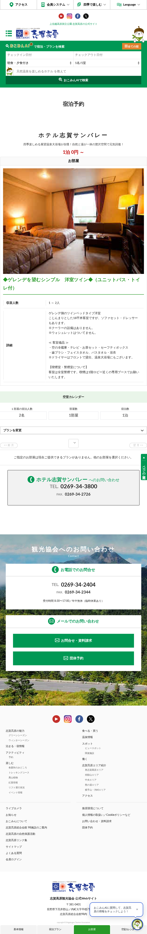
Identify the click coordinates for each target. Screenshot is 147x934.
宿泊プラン (55, 929)
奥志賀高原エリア (94, 770)
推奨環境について (93, 808)
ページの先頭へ (143, 470)
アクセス (21, 4)
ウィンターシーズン (19, 740)
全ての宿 (133, 46)
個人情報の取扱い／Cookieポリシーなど (106, 815)
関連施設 (89, 753)
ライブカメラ (14, 808)
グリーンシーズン (18, 735)
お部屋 (92, 929)
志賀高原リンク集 (16, 840)
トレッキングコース (19, 772)
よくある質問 (14, 853)
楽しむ (10, 763)
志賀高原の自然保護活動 (20, 834)
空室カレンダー (128, 929)
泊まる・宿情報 (15, 746)
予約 (11, 757)
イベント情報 (15, 792)
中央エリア (90, 780)
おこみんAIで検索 (76, 80)
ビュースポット (93, 748)
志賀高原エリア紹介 (94, 765)
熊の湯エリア (92, 785)
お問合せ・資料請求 (76, 640)
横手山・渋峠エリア (95, 790)
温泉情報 (87, 737)
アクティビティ (15, 752)
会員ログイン (14, 859)
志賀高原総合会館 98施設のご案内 (26, 827)
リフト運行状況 (17, 787)
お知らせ (11, 815)
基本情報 (19, 929)
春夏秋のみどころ (18, 767)
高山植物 (13, 777)
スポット (87, 743)
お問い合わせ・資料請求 (97, 821)
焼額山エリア (92, 775)
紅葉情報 (13, 782)
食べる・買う (90, 731)
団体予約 (76, 658)
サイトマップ (14, 847)
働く (84, 759)
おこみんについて (16, 821)
